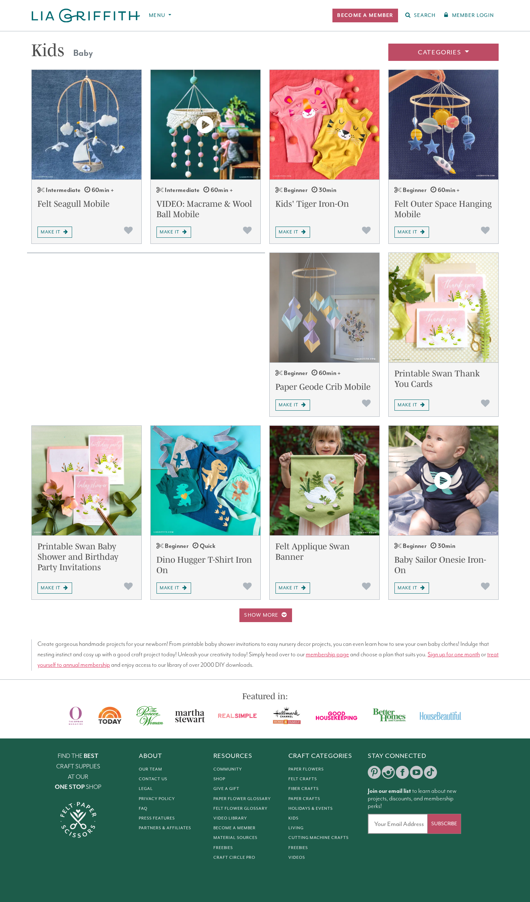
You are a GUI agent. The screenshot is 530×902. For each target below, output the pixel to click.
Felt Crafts (302, 778)
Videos (296, 857)
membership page (327, 654)
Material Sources (235, 837)
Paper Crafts (304, 798)
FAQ (143, 808)
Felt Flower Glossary (240, 808)
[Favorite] (128, 230)
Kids (293, 818)
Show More (261, 615)
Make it (50, 232)
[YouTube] (416, 772)
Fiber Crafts (303, 788)
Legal (146, 788)
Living (296, 827)
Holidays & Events (310, 808)
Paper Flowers (306, 769)
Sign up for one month (454, 654)
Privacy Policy (157, 798)
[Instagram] (388, 772)
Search (425, 15)
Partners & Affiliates (165, 827)
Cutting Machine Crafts (318, 837)
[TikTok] (430, 772)
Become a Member (234, 827)
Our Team (150, 769)
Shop (219, 778)
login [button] (473, 15)
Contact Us (153, 778)
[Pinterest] (374, 772)
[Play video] (205, 124)
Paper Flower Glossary (242, 798)
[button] (365, 15)
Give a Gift (226, 788)
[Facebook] (402, 772)
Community (227, 769)
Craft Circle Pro (234, 857)
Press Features (157, 818)
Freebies (223, 847)
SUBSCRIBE (444, 824)
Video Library (230, 818)
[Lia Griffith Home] (86, 15)
